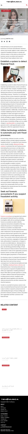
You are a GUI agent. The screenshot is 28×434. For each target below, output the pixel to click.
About (2, 406)
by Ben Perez (5, 360)
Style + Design (4, 420)
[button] (2, 41)
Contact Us (3, 409)
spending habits (11, 123)
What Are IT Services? (9, 358)
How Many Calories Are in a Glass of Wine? (12, 329)
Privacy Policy (4, 411)
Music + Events (4, 415)
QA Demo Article (8, 386)
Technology (3, 419)
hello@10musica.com (7, 426)
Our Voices (3, 408)
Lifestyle (4, 309)
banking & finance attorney (16, 265)
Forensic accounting (6, 216)
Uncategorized (6, 337)
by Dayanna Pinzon (6, 332)
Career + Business (6, 10)
